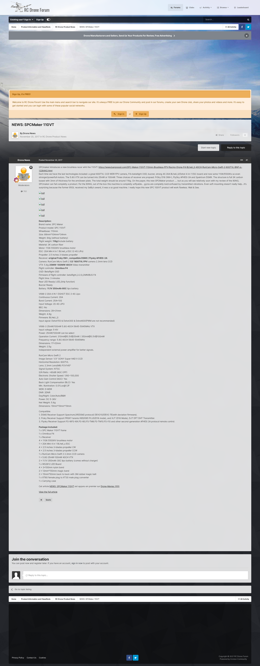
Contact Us (31, 658)
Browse (223, 7)
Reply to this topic (236, 147)
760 (25, 191)
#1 (247, 160)
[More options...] (242, 160)
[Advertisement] (130, 66)
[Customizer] (48, 19)
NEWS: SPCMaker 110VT (62, 486)
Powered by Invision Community (233, 659)
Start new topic (208, 147)
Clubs (191, 7)
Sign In (121, 114)
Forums (176, 7)
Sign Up (40, 19)
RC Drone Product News (54, 136)
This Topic (237, 19)
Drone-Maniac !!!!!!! (110, 486)
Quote (48, 500)
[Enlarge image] (42, 193)
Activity (206, 7)
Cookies (42, 658)
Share (220, 135)
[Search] (248, 19)
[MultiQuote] (41, 500)
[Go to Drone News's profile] (15, 135)
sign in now (76, 563)
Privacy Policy (18, 658)
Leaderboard (243, 7)
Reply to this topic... (38, 575)
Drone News (29, 133)
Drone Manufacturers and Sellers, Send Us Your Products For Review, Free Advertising (128, 35)
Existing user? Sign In (21, 19)
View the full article (48, 492)
